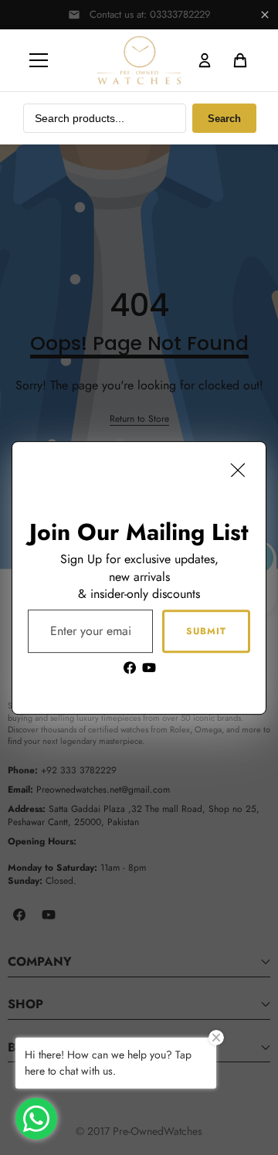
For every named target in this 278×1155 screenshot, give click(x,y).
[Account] (204, 60)
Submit (206, 630)
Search (224, 118)
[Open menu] (38, 60)
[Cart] (240, 60)
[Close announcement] (265, 14)
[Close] (237, 469)
